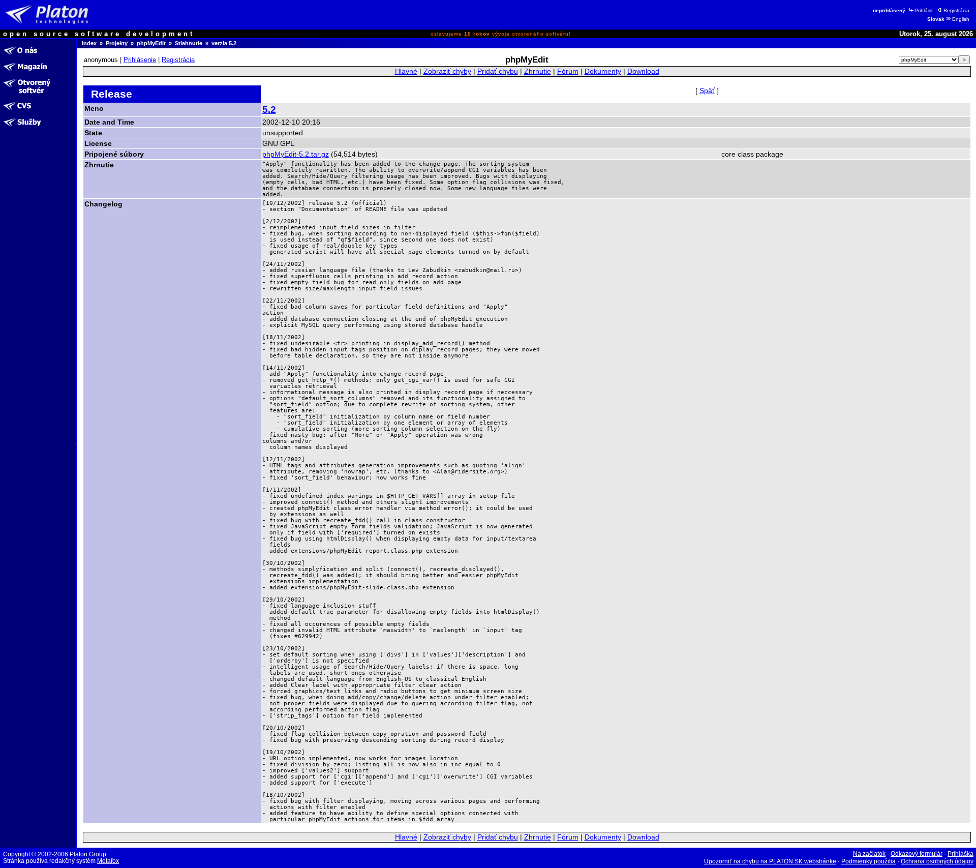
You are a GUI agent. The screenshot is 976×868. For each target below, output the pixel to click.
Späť (707, 90)
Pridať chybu (497, 71)
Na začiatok (869, 854)
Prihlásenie (140, 60)
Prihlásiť (923, 10)
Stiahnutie (188, 43)
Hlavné (406, 71)
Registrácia (956, 10)
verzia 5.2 (223, 43)
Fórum (567, 71)
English (960, 19)
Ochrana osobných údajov (937, 861)
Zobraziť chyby (447, 71)
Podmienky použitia (868, 861)
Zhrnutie (537, 71)
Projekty (117, 43)
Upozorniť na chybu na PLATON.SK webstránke (770, 861)
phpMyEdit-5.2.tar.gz (295, 154)
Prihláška (960, 854)
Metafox (108, 861)
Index (89, 43)
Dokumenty (603, 71)
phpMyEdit (151, 43)
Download (643, 71)
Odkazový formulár (916, 854)
